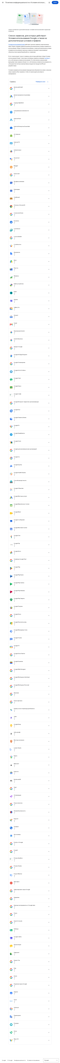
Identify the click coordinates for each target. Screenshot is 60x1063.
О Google (9, 1060)
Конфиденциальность (20, 1060)
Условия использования (33, 1060)
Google (4, 1060)
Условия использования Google (16, 44)
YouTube (46, 58)
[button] (3, 2)
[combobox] (51, 1060)
